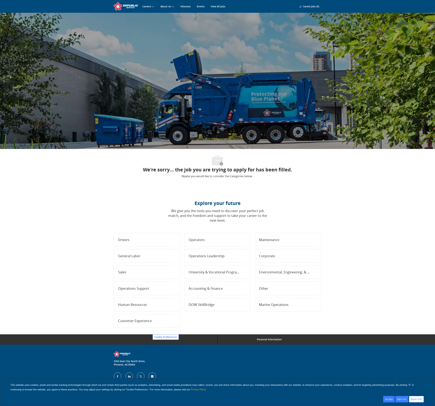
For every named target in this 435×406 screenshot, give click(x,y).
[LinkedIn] (129, 376)
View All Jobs (218, 6)
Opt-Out (401, 399)
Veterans (185, 6)
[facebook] (117, 376)
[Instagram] (152, 376)
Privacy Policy (198, 389)
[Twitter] (140, 376)
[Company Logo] (126, 6)
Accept (389, 399)
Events (201, 6)
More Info (416, 399)
